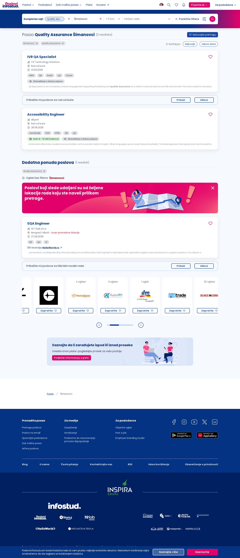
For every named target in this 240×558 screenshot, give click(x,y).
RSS (130, 464)
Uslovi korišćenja (158, 464)
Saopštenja (70, 427)
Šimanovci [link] (66, 393)
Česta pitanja (69, 464)
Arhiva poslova (30, 448)
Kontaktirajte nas (101, 464)
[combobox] (45, 19)
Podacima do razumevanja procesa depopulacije (79, 439)
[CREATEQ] (36, 296)
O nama (44, 464)
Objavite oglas (123, 427)
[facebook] (174, 422)
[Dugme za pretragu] (212, 19)
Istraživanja (70, 432)
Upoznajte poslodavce (34, 438)
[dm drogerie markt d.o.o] (132, 296)
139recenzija (43, 247)
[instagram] (184, 422)
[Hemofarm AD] (68, 296)
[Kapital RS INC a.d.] (100, 296)
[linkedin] (214, 422)
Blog (25, 464)
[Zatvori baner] (212, 188)
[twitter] (204, 422)
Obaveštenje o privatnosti (201, 464)
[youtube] (194, 422)
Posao (50, 393)
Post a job (121, 432)
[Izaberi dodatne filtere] (204, 19)
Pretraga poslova (31, 427)
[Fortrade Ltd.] (165, 296)
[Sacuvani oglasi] (176, 5)
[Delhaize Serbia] (197, 296)
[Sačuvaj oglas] (210, 57)
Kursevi (100, 5)
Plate (89, 5)
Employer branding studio (129, 438)
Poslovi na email (31, 432)
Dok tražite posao (32, 443)
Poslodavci (45, 5)
